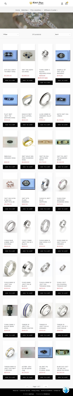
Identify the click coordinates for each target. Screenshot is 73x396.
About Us (15, 390)
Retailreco (47, 394)
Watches (24, 10)
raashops (31, 394)
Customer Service (25, 390)
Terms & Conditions (46, 390)
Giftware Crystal (50, 10)
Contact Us (57, 390)
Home (17, 10)
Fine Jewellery (36, 10)
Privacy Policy (35, 390)
